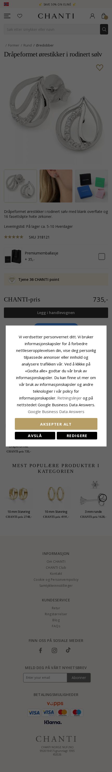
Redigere (77, 435)
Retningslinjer (70, 397)
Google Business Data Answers (56, 411)
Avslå (35, 435)
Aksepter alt (56, 424)
